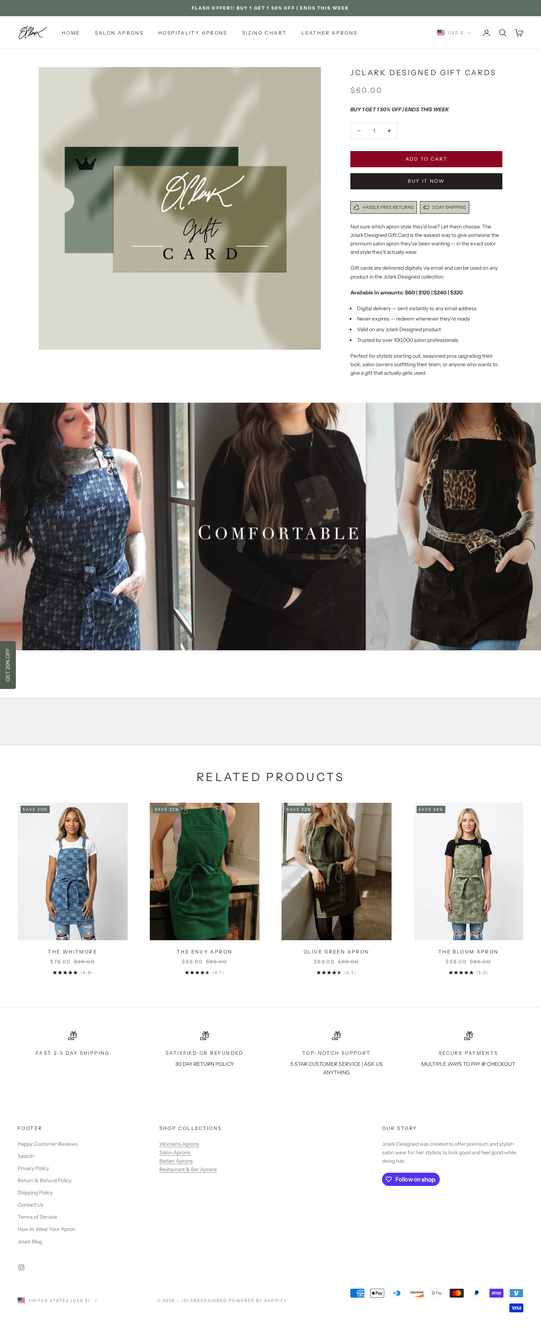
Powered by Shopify (258, 1300)
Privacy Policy (33, 1168)
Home (71, 33)
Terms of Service (37, 1217)
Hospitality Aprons (192, 33)
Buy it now (426, 181)
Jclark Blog (30, 1241)
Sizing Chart (264, 33)
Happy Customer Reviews (48, 1144)
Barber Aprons (176, 1161)
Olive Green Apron (336, 952)
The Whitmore (72, 952)
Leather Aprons (329, 33)
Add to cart (427, 159)
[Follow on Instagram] (21, 1267)
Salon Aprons (119, 33)
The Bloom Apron (468, 952)
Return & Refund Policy (44, 1180)
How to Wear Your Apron (46, 1229)
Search (26, 1156)
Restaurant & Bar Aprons (188, 1169)
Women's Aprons (179, 1144)
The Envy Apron (204, 952)
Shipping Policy (35, 1192)
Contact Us (30, 1204)
